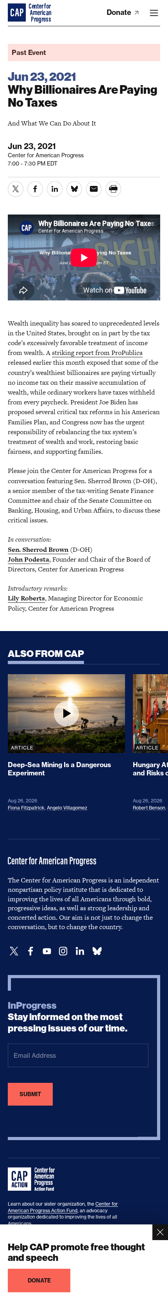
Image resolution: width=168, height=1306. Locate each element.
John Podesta (28, 559)
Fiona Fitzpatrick (26, 808)
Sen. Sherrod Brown (38, 549)
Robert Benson (149, 808)
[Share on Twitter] (15, 189)
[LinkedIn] (79, 951)
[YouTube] (47, 951)
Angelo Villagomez (67, 808)
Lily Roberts (26, 598)
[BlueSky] (97, 951)
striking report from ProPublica (97, 352)
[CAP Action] (33, 1179)
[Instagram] (63, 951)
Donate (120, 12)
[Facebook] (30, 951)
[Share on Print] (113, 189)
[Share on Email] (94, 189)
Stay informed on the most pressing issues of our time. (67, 1017)
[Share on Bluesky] (74, 189)
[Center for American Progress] (17, 13)
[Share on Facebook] (35, 189)
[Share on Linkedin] (55, 189)
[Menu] (154, 13)
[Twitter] (14, 951)
